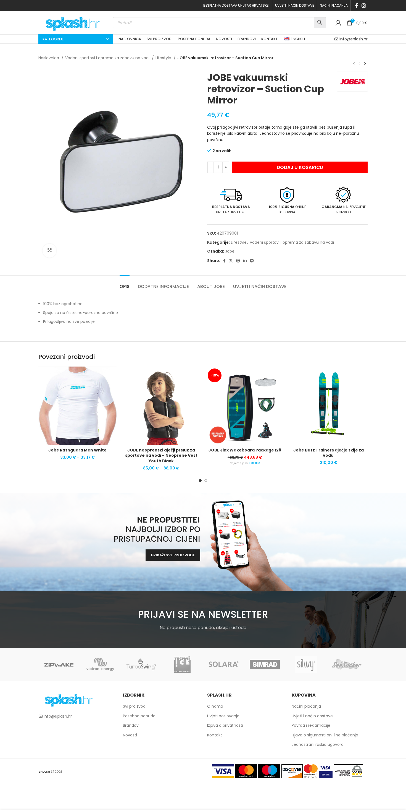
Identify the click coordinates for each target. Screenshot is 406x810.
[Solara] (223, 664)
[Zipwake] (59, 664)
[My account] (338, 22)
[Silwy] (305, 664)
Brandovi (131, 725)
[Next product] (365, 63)
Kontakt (214, 735)
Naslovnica (49, 58)
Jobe (229, 251)
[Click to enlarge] (49, 251)
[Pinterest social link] (238, 260)
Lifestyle (163, 58)
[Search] (320, 22)
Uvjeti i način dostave (312, 716)
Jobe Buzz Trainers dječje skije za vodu (328, 452)
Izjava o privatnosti (225, 725)
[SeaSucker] (347, 664)
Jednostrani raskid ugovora (318, 744)
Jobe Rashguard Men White (77, 450)
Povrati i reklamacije (311, 725)
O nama (215, 706)
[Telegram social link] (251, 260)
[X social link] (230, 260)
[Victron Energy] (100, 664)
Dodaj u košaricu (300, 167)
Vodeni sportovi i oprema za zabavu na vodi (108, 58)
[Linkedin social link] (245, 260)
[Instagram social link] (364, 5)
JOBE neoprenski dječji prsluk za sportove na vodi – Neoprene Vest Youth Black (161, 455)
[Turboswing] (141, 664)
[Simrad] (264, 664)
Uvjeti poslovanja (223, 716)
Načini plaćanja (306, 706)
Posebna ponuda (139, 716)
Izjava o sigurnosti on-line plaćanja (325, 735)
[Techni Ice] (182, 664)
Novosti (130, 735)
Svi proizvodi (134, 706)
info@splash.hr (353, 39)
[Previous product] (354, 63)
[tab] (125, 283)
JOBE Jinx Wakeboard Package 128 (245, 450)
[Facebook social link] (357, 5)
